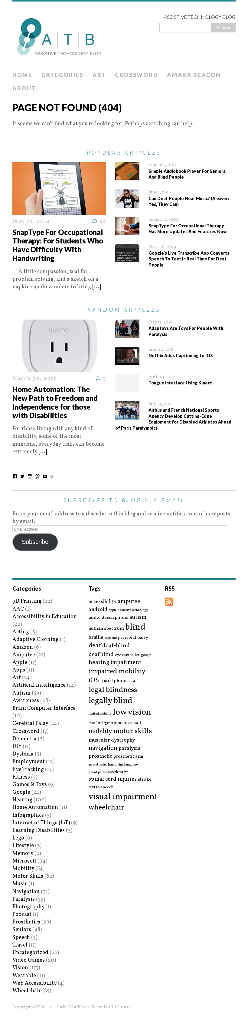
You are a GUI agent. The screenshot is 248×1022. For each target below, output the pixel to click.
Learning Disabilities (38, 830)
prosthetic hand (102, 764)
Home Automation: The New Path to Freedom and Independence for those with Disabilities (55, 402)
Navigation (26, 892)
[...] (96, 287)
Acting (20, 632)
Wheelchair (26, 991)
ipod (132, 681)
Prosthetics (26, 922)
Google (21, 792)
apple (112, 610)
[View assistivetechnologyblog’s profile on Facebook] (14, 476)
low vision (132, 713)
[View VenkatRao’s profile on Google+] (52, 476)
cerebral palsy (134, 638)
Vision (20, 968)
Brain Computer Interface (44, 708)
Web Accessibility (34, 983)
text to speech (101, 787)
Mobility (23, 869)
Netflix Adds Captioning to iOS (180, 355)
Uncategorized (30, 953)
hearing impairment (115, 662)
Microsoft (24, 861)
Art (99, 75)
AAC (18, 609)
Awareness (25, 701)
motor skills (132, 731)
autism (137, 617)
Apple (19, 662)
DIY (16, 746)
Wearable (24, 976)
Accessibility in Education (44, 617)
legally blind (110, 701)
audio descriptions (108, 617)
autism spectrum (106, 628)
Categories (62, 75)
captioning (111, 638)
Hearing (22, 800)
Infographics (28, 815)
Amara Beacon (194, 75)
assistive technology (133, 610)
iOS (94, 680)
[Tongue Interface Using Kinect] (127, 388)
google (146, 655)
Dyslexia (23, 754)
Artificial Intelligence (39, 685)
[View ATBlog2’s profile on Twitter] (22, 476)
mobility (100, 731)
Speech (21, 937)
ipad (105, 681)
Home (22, 75)
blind (135, 627)
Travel (20, 945)
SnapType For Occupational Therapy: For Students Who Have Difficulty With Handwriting (57, 245)
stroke (145, 779)
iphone (120, 681)
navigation (103, 748)
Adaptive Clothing (35, 639)
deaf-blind (116, 646)
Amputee (23, 655)
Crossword (136, 75)
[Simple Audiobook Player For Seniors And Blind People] (127, 176)
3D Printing (26, 601)
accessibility (102, 601)
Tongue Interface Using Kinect (180, 382)
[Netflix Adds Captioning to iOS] (127, 361)
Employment (28, 762)
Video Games (28, 960)
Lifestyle (23, 845)
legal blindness (113, 690)
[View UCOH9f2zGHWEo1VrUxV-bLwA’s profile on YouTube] (45, 476)
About (24, 88)
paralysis (129, 748)
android (98, 609)
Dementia (24, 739)
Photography (28, 907)
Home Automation (35, 807)
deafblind (101, 654)
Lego (18, 838)
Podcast (21, 914)
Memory (22, 853)
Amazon (22, 647)
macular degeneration (105, 723)
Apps (18, 670)
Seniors (21, 929)
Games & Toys (29, 785)
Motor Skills (27, 876)
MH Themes (120, 1006)
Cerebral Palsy (30, 723)
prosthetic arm (128, 757)
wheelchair (106, 808)
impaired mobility (117, 671)
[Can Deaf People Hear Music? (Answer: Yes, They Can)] (127, 204)
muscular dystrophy (112, 740)
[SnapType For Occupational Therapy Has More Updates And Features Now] (127, 231)
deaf (95, 645)
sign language (128, 765)
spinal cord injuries (113, 779)
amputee (129, 602)
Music (19, 884)
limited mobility (100, 714)
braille (96, 637)
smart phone (98, 772)
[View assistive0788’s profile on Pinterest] (37, 476)
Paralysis (23, 899)
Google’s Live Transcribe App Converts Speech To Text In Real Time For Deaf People (188, 258)
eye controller (127, 655)
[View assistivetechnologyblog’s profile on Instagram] (30, 476)
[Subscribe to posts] (169, 602)
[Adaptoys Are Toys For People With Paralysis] (127, 334)
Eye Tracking (28, 769)
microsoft (131, 723)
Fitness (21, 777)
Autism (21, 693)
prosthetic (100, 756)
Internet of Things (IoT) (41, 823)
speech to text (118, 772)
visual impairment (123, 797)
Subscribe (35, 541)
